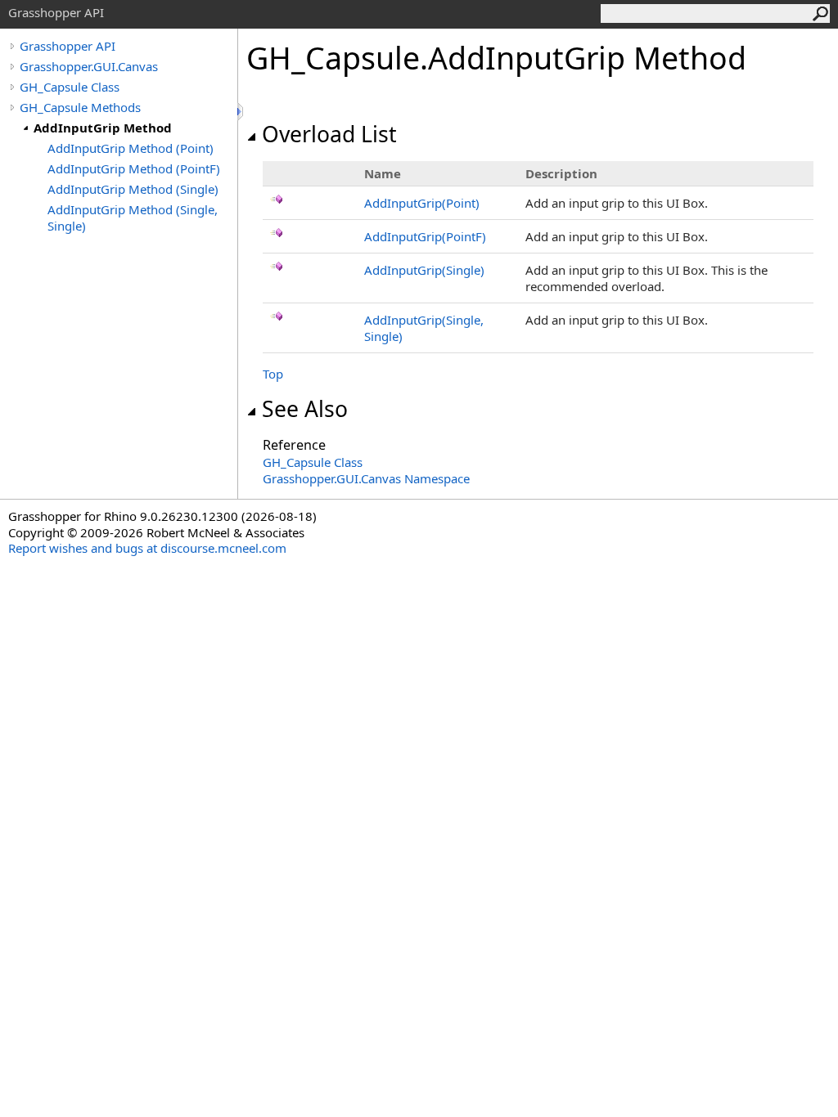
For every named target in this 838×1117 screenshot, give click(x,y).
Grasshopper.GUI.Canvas (89, 66)
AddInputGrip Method (103, 127)
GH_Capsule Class (69, 87)
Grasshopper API (67, 46)
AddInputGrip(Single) (424, 270)
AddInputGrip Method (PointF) (133, 168)
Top (273, 374)
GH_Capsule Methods (80, 107)
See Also (305, 409)
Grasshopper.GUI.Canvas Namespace (366, 478)
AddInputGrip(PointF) (425, 236)
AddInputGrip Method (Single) (133, 189)
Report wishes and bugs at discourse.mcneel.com (147, 548)
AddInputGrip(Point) (422, 203)
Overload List (329, 134)
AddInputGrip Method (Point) (130, 148)
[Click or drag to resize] (241, 111)
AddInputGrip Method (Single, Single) (132, 217)
